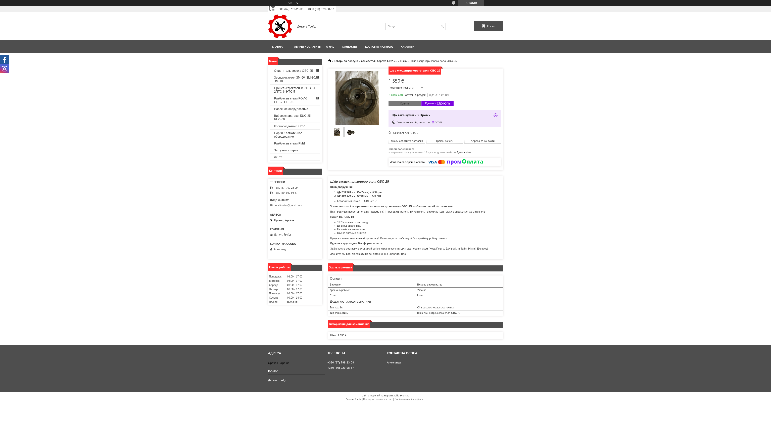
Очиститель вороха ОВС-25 (293, 70)
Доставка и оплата (379, 46)
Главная (278, 46)
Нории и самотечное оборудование (288, 134)
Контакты (349, 46)
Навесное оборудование (291, 109)
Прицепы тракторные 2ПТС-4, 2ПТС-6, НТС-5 (295, 89)
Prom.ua (404, 395)
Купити (404, 103)
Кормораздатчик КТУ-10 (290, 126)
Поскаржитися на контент (378, 399)
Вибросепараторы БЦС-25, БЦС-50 (292, 117)
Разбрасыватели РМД (289, 143)
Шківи (403, 60)
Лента (278, 157)
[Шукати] (442, 26)
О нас (330, 46)
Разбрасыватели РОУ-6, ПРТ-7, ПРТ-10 (291, 100)
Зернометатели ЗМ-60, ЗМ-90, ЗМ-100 (295, 79)
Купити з (430, 103)
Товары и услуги (304, 46)
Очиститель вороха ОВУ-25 (379, 60)
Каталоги (407, 46)
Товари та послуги (346, 60)
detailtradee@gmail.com (288, 205)
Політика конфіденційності (410, 399)
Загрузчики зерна (286, 150)
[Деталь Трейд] (280, 26)
